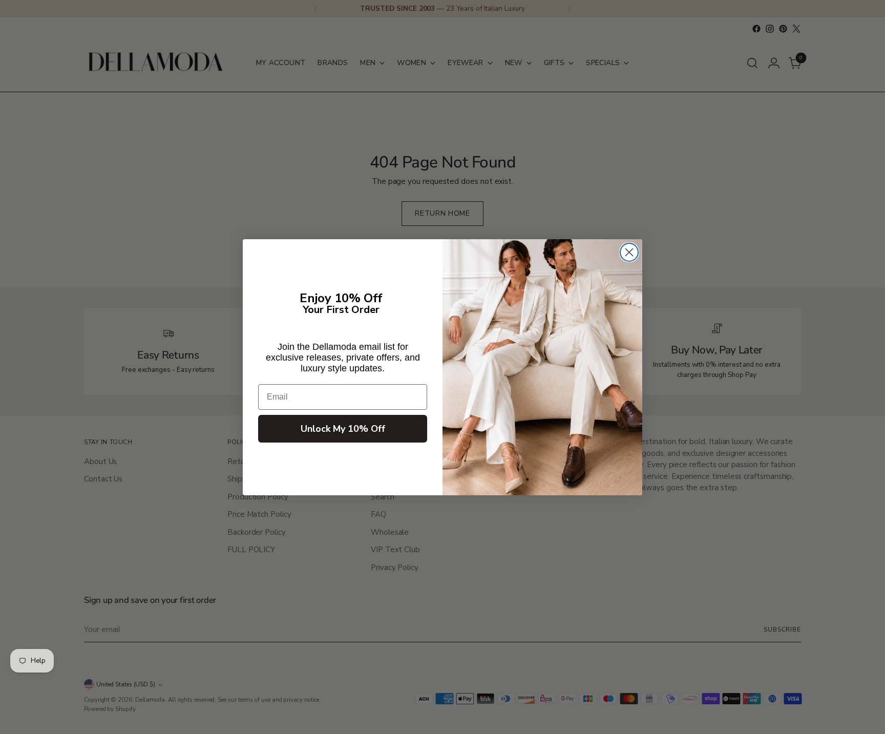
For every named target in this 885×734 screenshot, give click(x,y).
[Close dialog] (629, 252)
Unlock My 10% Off (343, 429)
